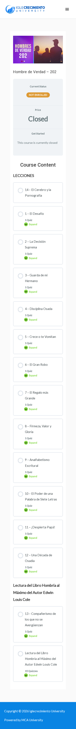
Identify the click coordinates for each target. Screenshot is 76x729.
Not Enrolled (38, 94)
